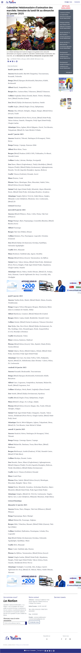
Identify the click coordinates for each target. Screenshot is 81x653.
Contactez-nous (34, 622)
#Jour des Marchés (12, 66)
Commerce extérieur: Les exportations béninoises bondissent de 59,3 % (65, 15)
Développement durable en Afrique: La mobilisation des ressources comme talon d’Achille (65, 55)
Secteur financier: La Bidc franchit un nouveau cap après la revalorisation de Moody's (65, 35)
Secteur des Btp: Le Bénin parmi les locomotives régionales (66, 44)
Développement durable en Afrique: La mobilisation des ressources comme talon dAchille (65, 65)
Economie (11, 16)
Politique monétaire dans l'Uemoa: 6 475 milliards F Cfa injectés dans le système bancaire (65, 25)
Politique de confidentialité (22, 645)
